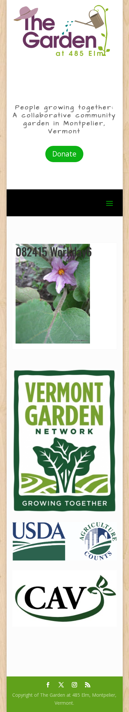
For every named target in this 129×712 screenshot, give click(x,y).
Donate (64, 153)
